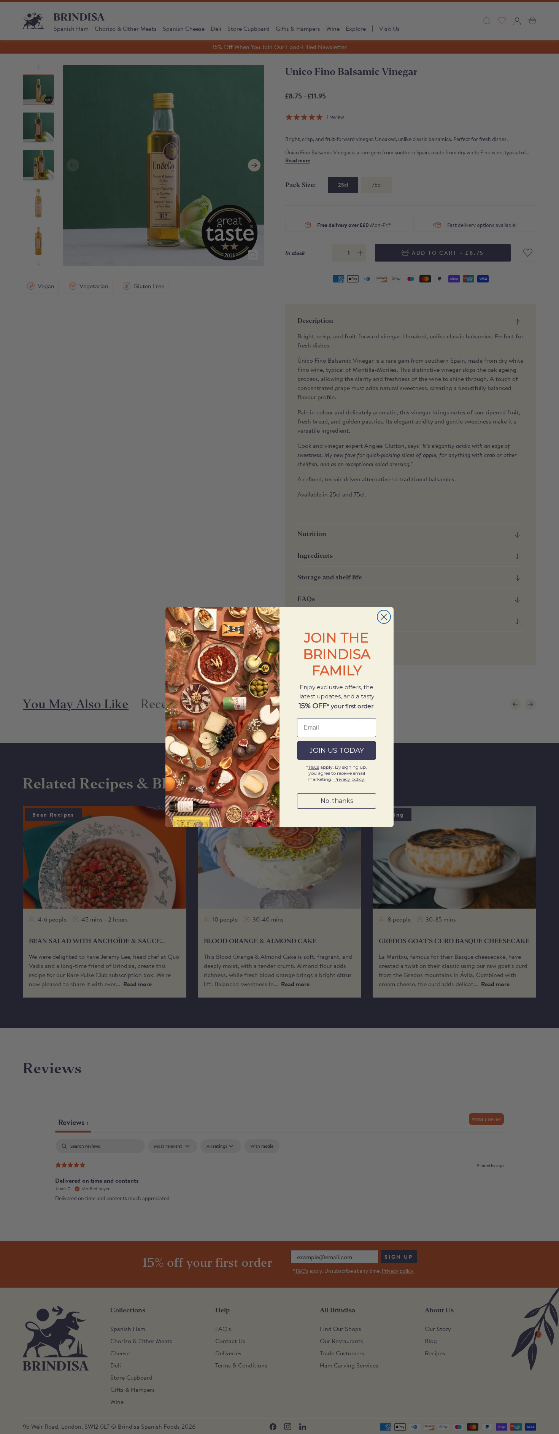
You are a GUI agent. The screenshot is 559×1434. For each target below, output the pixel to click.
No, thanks (337, 800)
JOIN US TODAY (337, 750)
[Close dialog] (384, 616)
